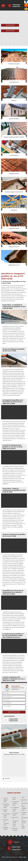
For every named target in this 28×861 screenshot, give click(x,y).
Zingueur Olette (6, 810)
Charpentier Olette (15, 814)
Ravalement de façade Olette (6, 806)
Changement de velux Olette (15, 809)
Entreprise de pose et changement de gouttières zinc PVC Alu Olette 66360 (24, 820)
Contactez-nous (10, 30)
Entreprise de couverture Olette (6, 822)
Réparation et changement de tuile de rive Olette (15, 822)
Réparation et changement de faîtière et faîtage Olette (24, 805)
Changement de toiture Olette (15, 803)
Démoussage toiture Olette (6, 816)
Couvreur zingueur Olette (6, 800)
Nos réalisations (10, 25)
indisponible (16, 4)
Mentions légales (22, 857)
